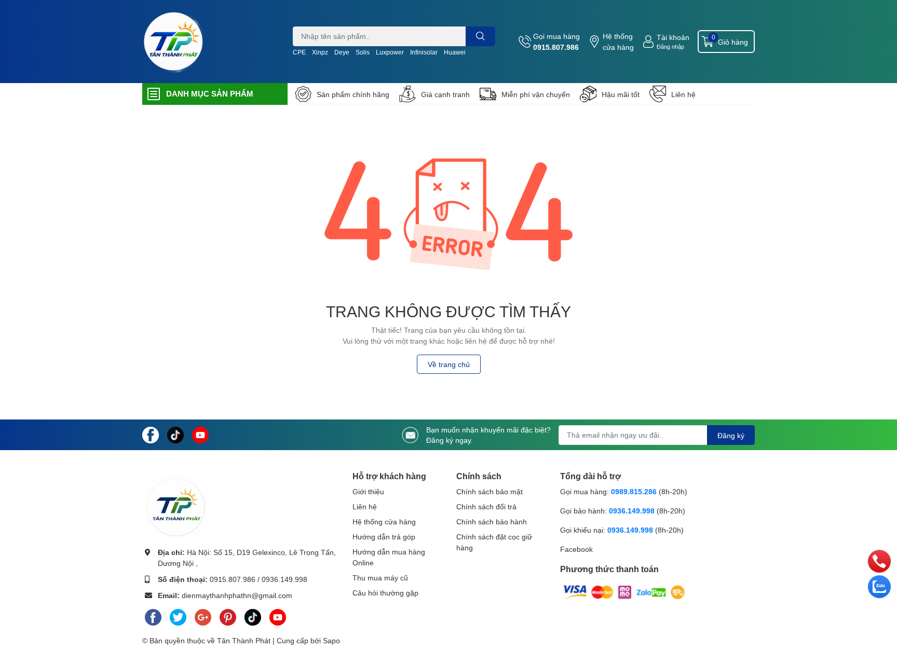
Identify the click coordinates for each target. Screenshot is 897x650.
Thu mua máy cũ (380, 577)
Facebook (576, 549)
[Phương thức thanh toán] (624, 591)
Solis (363, 52)
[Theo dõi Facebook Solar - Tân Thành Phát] (150, 433)
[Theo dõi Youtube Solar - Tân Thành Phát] (200, 433)
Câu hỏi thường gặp (385, 592)
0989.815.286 (634, 491)
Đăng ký (730, 435)
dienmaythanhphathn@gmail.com (237, 595)
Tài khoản (673, 37)
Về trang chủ (449, 364)
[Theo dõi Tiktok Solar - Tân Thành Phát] (175, 433)
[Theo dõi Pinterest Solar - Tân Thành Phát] (228, 615)
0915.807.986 (556, 47)
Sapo (331, 640)
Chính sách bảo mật (489, 491)
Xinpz (320, 52)
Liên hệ (683, 94)
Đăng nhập (670, 46)
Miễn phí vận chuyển (535, 94)
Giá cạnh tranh (445, 94)
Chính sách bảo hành (491, 521)
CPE (299, 52)
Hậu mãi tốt (621, 94)
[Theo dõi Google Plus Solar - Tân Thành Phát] (203, 615)
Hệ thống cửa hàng (618, 41)
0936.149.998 (284, 579)
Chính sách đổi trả (486, 506)
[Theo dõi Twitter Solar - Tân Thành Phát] (178, 615)
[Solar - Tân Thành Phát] (173, 41)
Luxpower (390, 52)
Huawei (455, 52)
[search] (480, 36)
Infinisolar (424, 52)
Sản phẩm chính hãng (353, 94)
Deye (341, 52)
